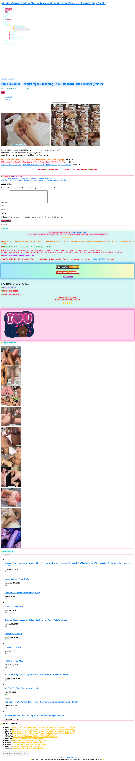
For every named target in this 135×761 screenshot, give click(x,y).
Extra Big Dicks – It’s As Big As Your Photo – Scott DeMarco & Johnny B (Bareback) (43, 727)
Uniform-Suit (9, 43)
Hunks (6, 18)
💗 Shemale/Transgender (17, 37)
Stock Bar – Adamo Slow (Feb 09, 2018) (22, 593)
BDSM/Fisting (9, 13)
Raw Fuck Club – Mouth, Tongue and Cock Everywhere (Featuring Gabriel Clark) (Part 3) (36, 180)
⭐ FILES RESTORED (19, 27)
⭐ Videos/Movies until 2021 (21, 30)
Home (6, 7)
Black (6, 12)
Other (6, 24)
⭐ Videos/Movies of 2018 (21, 28)
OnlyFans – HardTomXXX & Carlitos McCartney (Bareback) (34, 735)
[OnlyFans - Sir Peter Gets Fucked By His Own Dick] (11, 426)
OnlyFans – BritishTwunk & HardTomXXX (27, 739)
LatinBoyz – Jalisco (13, 647)
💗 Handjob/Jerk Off (15, 36)
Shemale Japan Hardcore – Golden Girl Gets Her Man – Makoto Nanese (36, 620)
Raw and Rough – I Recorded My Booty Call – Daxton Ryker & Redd (34, 715)
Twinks (7, 41)
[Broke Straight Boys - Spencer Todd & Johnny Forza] (11, 507)
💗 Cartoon (12, 34)
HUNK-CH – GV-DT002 (14, 606)
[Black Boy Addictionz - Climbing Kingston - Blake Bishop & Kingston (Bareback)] (11, 446)
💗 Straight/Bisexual (15, 39)
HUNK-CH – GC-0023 (14, 661)
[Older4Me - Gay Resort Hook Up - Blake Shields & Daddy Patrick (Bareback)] (11, 365)
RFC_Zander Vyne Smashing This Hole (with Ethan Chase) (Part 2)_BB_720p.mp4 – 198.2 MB (36, 165)
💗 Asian (11, 33)
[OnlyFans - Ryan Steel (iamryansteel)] (11, 385)
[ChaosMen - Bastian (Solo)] (11, 487)
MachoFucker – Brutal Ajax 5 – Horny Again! (29, 741)
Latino (7, 21)
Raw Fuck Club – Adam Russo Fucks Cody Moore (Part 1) (26, 178)
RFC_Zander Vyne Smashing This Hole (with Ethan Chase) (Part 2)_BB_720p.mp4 (31, 162)
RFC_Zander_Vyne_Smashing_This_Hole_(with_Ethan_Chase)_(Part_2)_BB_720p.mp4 (32, 159)
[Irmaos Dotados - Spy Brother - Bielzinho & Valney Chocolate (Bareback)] (11, 466)
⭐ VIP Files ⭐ (13, 31)
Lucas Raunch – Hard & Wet (17, 579)
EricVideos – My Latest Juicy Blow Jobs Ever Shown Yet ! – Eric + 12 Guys (37, 675)
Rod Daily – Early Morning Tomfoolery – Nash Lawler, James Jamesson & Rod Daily (41, 702)
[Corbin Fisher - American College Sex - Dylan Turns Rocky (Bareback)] (11, 527)
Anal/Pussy (8, 9)
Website (4, 213)
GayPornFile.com (72, 757)
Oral (6, 22)
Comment (5, 202)
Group (6, 16)
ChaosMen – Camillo (13, 634)
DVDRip (7, 15)
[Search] (1, 224)
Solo (6, 40)
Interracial (8, 19)
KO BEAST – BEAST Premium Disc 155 (21, 688)
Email (3, 209)
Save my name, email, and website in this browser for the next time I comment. (33, 217)
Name (3, 206)
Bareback (7, 10)
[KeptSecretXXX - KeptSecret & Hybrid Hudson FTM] (11, 547)
